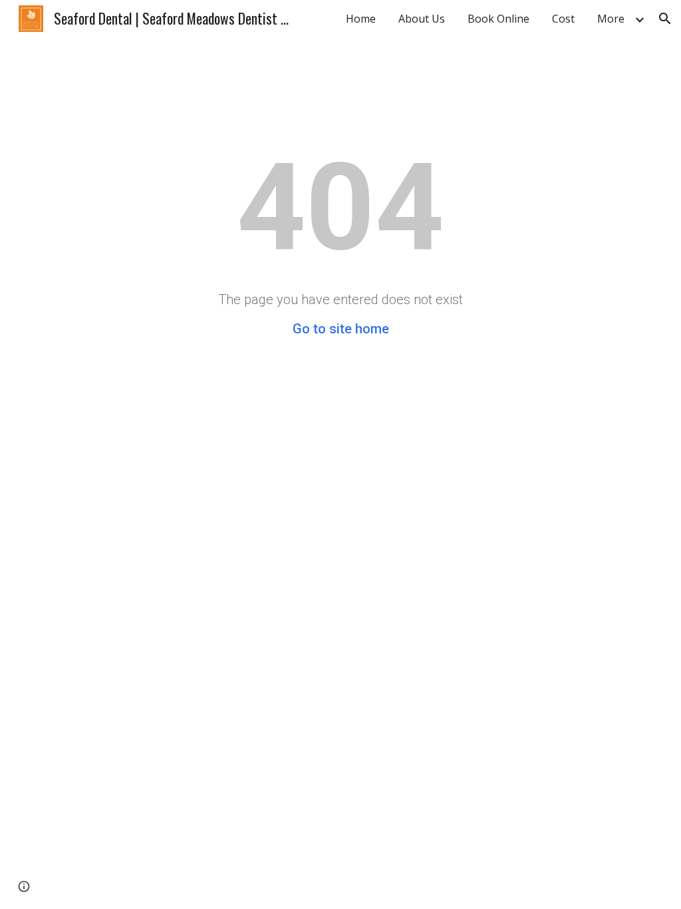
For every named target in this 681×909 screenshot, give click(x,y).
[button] (665, 19)
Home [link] (361, 18)
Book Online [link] (498, 18)
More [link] (610, 18)
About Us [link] (421, 18)
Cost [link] (563, 18)
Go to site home (341, 329)
